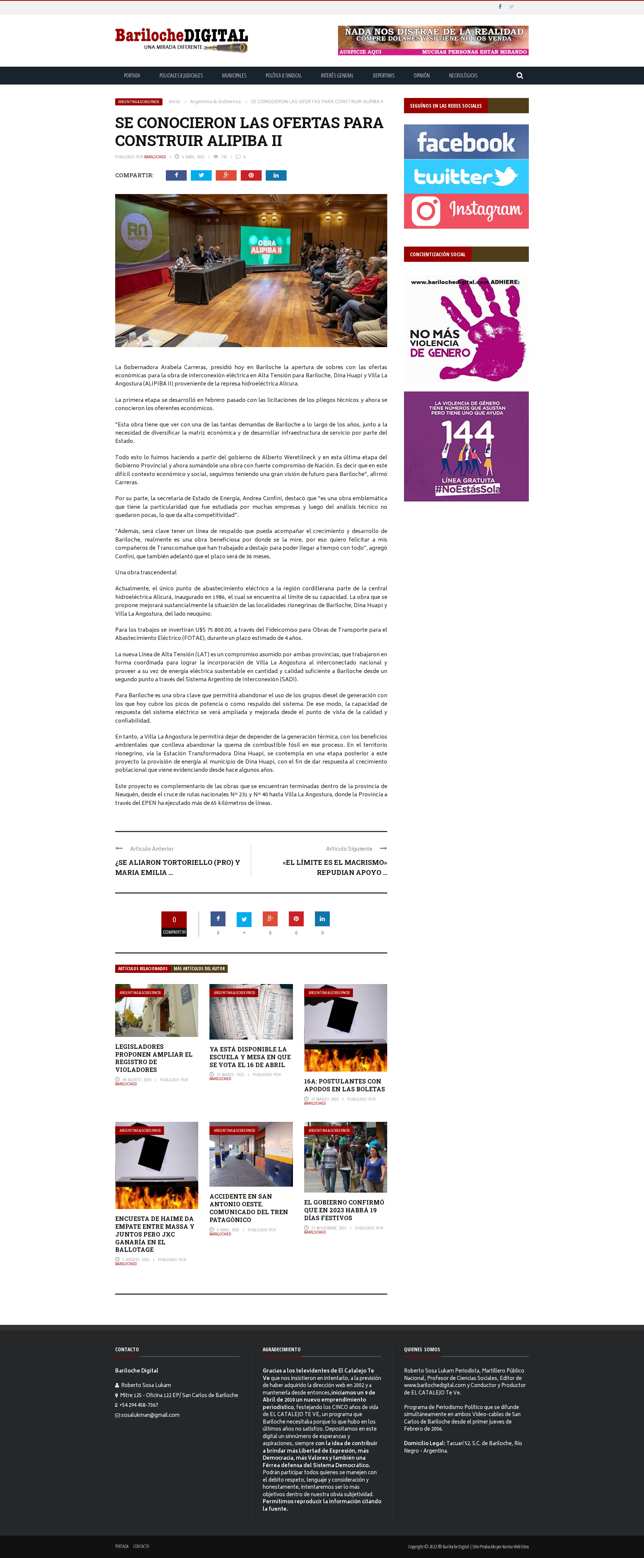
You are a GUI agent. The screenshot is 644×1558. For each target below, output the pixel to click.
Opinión (422, 75)
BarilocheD (155, 156)
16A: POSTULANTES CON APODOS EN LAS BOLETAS (344, 1085)
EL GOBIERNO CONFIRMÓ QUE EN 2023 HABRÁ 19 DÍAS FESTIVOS (344, 1210)
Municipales (234, 75)
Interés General (337, 75)
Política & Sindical (284, 75)
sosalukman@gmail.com (150, 1416)
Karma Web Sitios (515, 1546)
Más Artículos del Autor (199, 968)
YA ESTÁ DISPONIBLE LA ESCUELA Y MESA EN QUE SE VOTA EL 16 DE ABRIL (250, 1057)
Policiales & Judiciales (181, 75)
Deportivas (383, 75)
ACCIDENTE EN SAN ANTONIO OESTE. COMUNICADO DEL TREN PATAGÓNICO (248, 1207)
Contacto (141, 1546)
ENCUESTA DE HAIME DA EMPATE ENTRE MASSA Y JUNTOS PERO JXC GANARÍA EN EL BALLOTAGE (155, 1234)
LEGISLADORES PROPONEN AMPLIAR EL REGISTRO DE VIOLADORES (154, 1058)
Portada (132, 75)
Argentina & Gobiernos (139, 101)
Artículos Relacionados (143, 968)
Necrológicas (463, 75)
